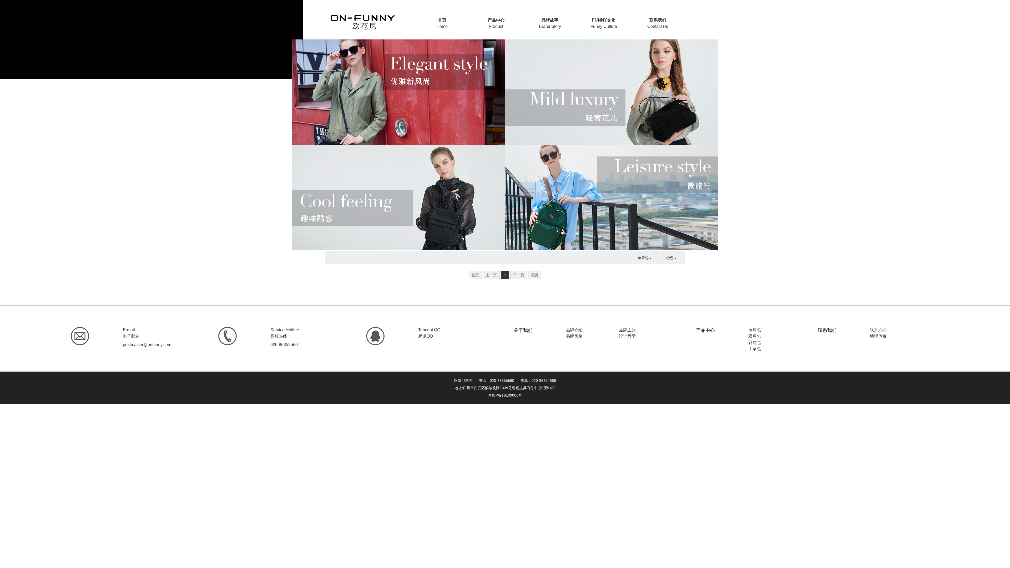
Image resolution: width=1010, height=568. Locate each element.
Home (442, 23)
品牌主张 (627, 330)
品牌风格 (574, 336)
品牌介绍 (574, 330)
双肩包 (754, 336)
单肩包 (643, 258)
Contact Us (657, 23)
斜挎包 (754, 342)
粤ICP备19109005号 (505, 395)
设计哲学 (627, 336)
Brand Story (550, 23)
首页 (475, 275)
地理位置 (878, 336)
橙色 (670, 258)
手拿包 (754, 349)
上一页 (491, 275)
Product (496, 23)
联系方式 (878, 330)
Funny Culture (603, 23)
